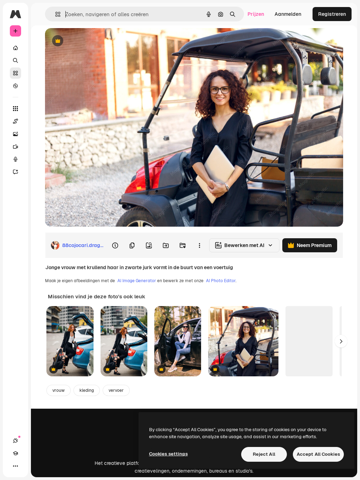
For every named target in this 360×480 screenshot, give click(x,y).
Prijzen (256, 14)
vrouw (58, 390)
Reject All (264, 454)
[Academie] (15, 453)
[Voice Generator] (15, 159)
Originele (91, 41)
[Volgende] (341, 341)
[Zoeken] (15, 60)
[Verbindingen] (15, 440)
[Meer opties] (199, 245)
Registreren (332, 14)
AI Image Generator (136, 281)
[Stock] (15, 73)
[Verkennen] (15, 85)
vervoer (116, 390)
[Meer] (15, 466)
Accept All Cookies (318, 454)
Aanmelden (288, 14)
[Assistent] (15, 171)
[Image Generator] (15, 134)
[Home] (15, 47)
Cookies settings (168, 454)
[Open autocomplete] (55, 14)
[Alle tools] (15, 108)
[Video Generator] (15, 146)
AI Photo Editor (221, 281)
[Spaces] (15, 121)
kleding (86, 390)
